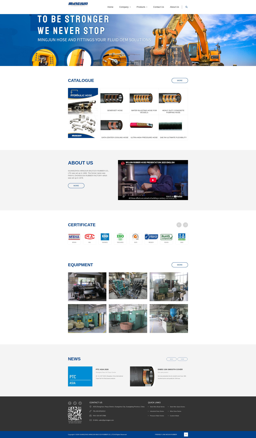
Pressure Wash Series (157, 416)
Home (110, 7)
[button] (179, 224)
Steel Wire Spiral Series (177, 407)
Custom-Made (174, 416)
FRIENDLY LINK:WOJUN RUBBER (152, 434)
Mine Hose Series (175, 411)
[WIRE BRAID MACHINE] (87, 318)
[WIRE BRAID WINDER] (169, 286)
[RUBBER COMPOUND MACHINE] (87, 286)
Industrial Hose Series (157, 411)
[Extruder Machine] (128, 285)
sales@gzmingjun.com (106, 420)
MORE (179, 80)
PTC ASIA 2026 (102, 369)
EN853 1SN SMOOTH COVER (170, 369)
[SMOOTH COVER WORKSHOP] (169, 318)
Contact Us (158, 7)
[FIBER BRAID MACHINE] (128, 318)
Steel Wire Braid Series (157, 407)
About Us (174, 7)
